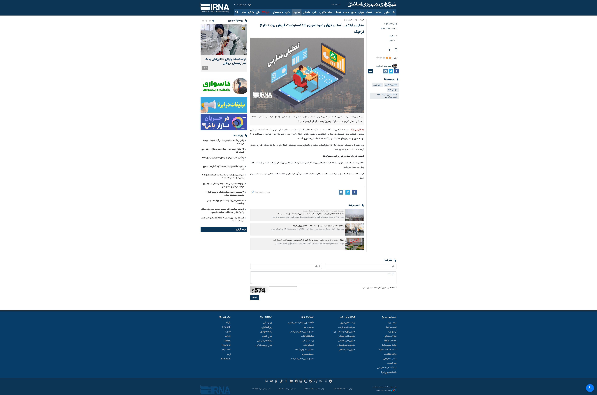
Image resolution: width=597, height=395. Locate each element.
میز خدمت (391, 363)
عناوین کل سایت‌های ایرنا (344, 332)
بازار (257, 12)
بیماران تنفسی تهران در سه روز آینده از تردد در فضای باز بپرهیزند (318, 225)
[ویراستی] (291, 381)
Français (226, 359)
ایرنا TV (264, 12)
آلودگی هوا (392, 89)
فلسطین (306, 12)
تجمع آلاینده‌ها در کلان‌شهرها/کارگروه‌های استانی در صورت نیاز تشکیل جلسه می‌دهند (310, 214)
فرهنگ (338, 12)
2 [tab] (210, 21)
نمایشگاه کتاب (307, 336)
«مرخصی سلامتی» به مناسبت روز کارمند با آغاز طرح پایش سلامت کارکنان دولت (223, 176)
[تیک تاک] (281, 381)
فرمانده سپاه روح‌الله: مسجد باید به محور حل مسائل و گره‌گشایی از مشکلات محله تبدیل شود (222, 211)
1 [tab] (213, 21)
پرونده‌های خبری (347, 323)
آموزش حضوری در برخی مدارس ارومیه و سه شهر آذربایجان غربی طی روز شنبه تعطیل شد (308, 240)
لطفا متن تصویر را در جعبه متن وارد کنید (379, 287)
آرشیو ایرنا (392, 332)
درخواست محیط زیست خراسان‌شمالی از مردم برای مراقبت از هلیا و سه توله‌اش (223, 185)
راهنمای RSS (390, 341)
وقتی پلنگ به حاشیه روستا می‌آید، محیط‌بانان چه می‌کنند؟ (223, 142)
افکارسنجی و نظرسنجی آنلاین (301, 323)
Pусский (226, 350)
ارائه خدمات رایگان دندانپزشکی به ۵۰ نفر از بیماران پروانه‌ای (225, 61)
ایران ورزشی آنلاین (264, 345)
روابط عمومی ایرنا (389, 345)
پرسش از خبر (308, 341)
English (226, 327)
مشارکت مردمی (389, 359)
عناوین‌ (387, 12)
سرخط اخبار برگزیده (346, 327)
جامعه (346, 12)
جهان (353, 12)
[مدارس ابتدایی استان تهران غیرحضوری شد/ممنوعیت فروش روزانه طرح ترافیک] (307, 75)
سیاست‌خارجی (325, 12)
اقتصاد (369, 12)
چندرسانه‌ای (278, 12)
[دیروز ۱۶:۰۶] (224, 39)
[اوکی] (276, 381)
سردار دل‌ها (309, 327)
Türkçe (227, 341)
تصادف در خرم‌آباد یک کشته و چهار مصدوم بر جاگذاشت (225, 202)
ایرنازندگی (267, 323)
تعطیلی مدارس (391, 84)
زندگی (251, 12)
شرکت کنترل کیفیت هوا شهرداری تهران (387, 96)
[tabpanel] (224, 48)
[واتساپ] (266, 381)
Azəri (228, 336)
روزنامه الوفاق (266, 332)
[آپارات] (316, 381)
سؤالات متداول (390, 336)
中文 (228, 323)
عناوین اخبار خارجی (346, 341)
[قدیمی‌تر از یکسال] (354, 215)
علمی (314, 12)
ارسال (254, 297)
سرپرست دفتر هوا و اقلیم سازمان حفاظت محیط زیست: (323, 211)
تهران (391, 40)
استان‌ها (296, 12)
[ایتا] (301, 381)
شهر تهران (377, 84)
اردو (229, 354)
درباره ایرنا (392, 323)
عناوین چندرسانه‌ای (346, 350)
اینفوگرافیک (308, 345)
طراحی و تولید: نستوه (383, 390)
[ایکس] (326, 381)
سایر (244, 12)
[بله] (311, 381)
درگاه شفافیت (390, 354)
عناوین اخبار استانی (346, 336)
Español (226, 345)
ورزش (361, 12)
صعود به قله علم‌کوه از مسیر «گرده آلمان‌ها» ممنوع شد (223, 168)
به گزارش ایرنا (357, 130)
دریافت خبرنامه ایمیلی (386, 368)
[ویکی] (271, 381)
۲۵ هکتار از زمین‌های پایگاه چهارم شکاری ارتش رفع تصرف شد (222, 151)
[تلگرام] (331, 381)
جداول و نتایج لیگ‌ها (304, 350)
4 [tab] (203, 21)
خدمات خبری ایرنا (388, 372)
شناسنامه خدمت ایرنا (387, 350)
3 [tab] (206, 21)
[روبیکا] (321, 381)
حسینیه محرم (308, 354)
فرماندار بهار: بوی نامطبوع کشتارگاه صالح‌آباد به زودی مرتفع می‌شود (222, 219)
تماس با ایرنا (391, 327)
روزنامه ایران (266, 327)
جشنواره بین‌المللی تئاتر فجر (302, 359)
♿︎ (590, 387)
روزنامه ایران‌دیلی (264, 341)
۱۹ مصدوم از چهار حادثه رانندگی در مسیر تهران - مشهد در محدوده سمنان (224, 194)
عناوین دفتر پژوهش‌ (346, 345)
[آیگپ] (306, 381)
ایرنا (371, 5)
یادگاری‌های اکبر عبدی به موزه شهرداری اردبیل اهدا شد (223, 159)
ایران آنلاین (267, 336)
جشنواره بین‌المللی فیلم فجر (302, 332)
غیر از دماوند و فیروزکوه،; (354, 19)
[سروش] (296, 381)
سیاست (378, 12)
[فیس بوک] (286, 381)
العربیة (228, 332)
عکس (287, 12)
